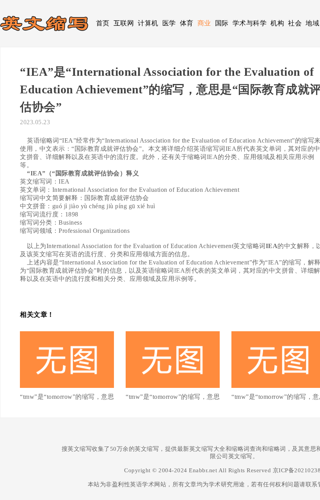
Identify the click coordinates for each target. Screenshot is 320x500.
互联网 (124, 23)
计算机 (148, 23)
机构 (277, 23)
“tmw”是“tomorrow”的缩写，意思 (67, 396)
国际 (222, 23)
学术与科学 (250, 23)
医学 (169, 23)
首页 (103, 23)
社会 (295, 23)
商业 (204, 23)
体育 (187, 23)
